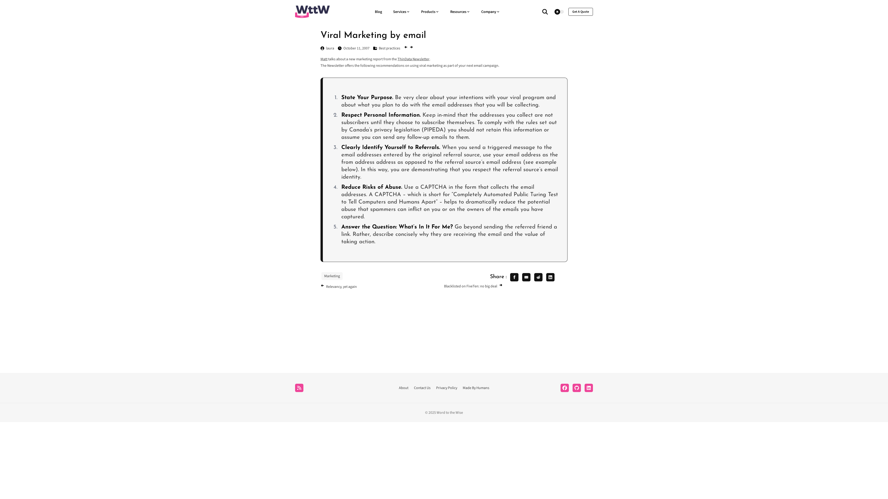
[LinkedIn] (589, 388)
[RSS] (299, 388)
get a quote (580, 11)
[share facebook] (514, 277)
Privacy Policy (446, 387)
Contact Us (422, 387)
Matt (324, 59)
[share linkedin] (550, 277)
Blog (378, 11)
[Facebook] (565, 388)
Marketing (332, 276)
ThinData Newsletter (413, 59)
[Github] (577, 388)
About (403, 387)
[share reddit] (538, 277)
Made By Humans (476, 387)
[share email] (526, 277)
